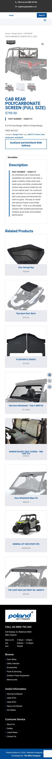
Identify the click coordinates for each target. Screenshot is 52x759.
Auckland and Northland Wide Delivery (26, 144)
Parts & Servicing (14, 671)
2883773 (31, 134)
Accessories (12, 667)
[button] (43, 44)
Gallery (10, 728)
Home (7, 33)
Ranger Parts (17, 33)
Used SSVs (11, 702)
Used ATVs (11, 698)
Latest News (12, 732)
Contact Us (11, 736)
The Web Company (32, 756)
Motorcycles (12, 679)
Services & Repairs (15, 694)
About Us (11, 724)
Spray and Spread (14, 706)
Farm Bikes (11, 659)
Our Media (11, 710)
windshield (19, 137)
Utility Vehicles (13, 663)
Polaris (38, 134)
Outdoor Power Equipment (18, 675)
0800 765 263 (23, 626)
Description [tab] (13, 157)
